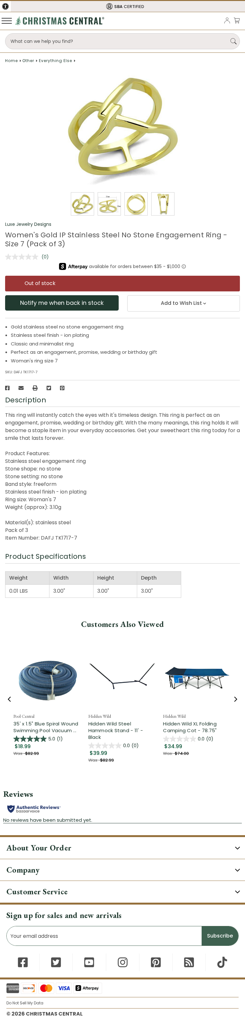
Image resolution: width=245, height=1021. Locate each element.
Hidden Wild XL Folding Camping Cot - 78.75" (190, 727)
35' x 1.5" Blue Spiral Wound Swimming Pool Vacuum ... (47, 727)
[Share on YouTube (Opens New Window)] (89, 962)
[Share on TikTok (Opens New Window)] (222, 962)
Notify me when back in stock (62, 303)
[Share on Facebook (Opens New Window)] (7, 388)
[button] (5, 6)
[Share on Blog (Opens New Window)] (189, 962)
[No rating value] (23, 257)
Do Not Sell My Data (24, 1003)
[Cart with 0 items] (237, 20)
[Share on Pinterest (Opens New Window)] (62, 388)
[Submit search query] (233, 41)
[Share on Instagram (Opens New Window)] (122, 962)
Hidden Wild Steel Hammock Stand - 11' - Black (115, 730)
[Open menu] (7, 20)
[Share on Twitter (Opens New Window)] (49, 388)
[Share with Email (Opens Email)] (21, 388)
